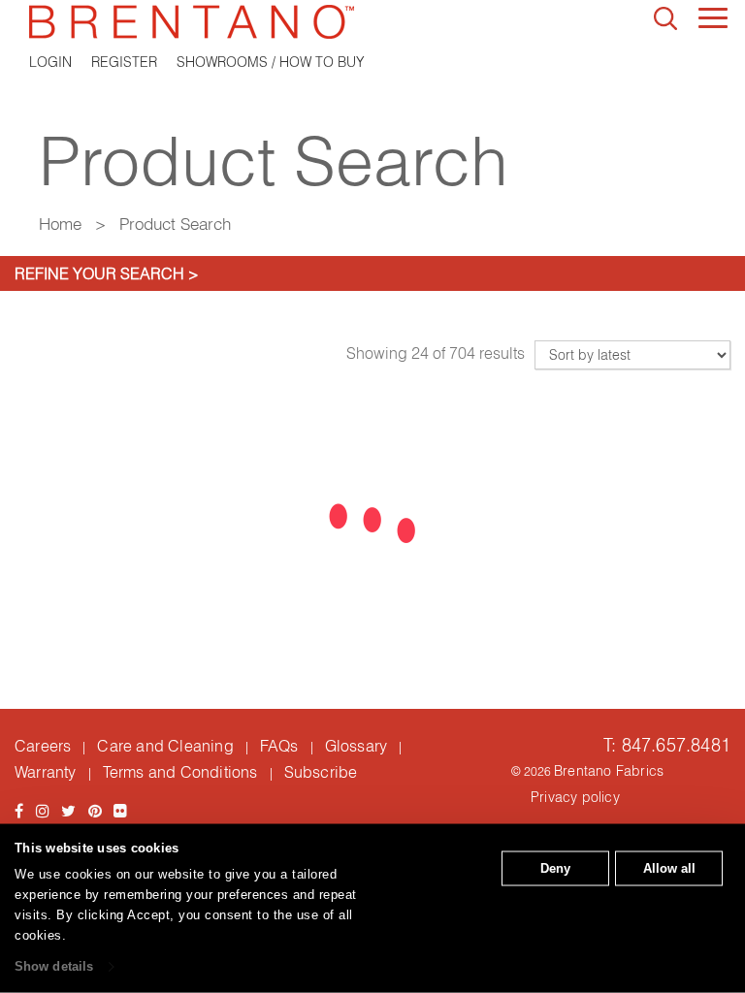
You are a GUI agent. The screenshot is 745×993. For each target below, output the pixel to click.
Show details (54, 966)
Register (124, 62)
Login (50, 62)
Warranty (46, 772)
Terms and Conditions (180, 772)
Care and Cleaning (165, 745)
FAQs (279, 745)
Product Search (175, 223)
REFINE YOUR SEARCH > (107, 273)
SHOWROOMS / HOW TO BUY (271, 62)
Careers (43, 745)
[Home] (372, 22)
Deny (555, 868)
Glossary (356, 745)
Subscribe (321, 772)
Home (60, 223)
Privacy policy (575, 797)
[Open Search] (665, 18)
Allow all (669, 868)
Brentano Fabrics (609, 771)
